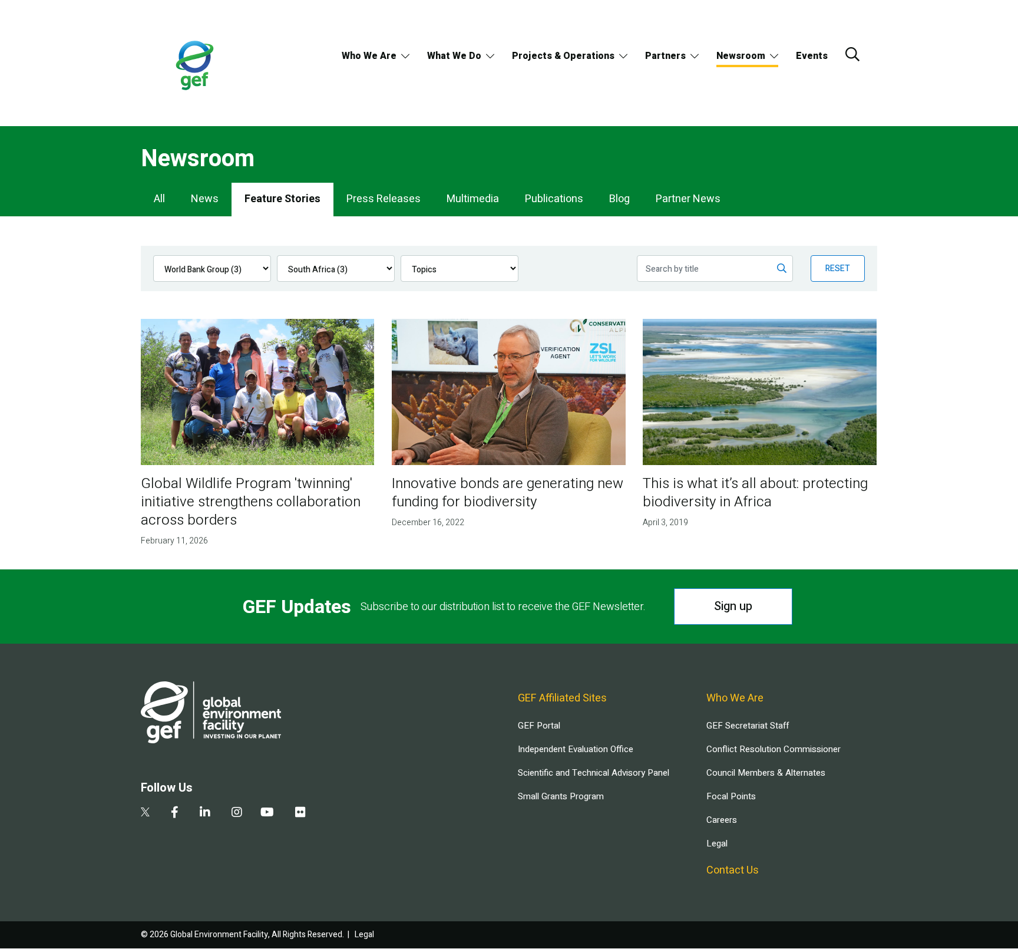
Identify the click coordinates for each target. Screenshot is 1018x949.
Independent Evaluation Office (575, 749)
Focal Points (731, 796)
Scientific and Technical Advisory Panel (593, 772)
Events (812, 56)
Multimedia (473, 199)
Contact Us (732, 870)
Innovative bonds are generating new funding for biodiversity (507, 492)
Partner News (688, 199)
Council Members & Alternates (765, 772)
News (205, 199)
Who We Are (369, 56)
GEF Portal (539, 725)
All (159, 199)
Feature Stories (282, 199)
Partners (665, 56)
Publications (554, 199)
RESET (837, 268)
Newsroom (740, 56)
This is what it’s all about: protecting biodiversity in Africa (755, 492)
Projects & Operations (563, 56)
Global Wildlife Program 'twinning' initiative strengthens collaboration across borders (251, 501)
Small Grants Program (561, 796)
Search (852, 54)
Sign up (733, 606)
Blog (619, 199)
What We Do (454, 56)
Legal (717, 843)
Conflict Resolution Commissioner (773, 749)
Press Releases (383, 199)
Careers (721, 819)
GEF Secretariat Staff (747, 725)
